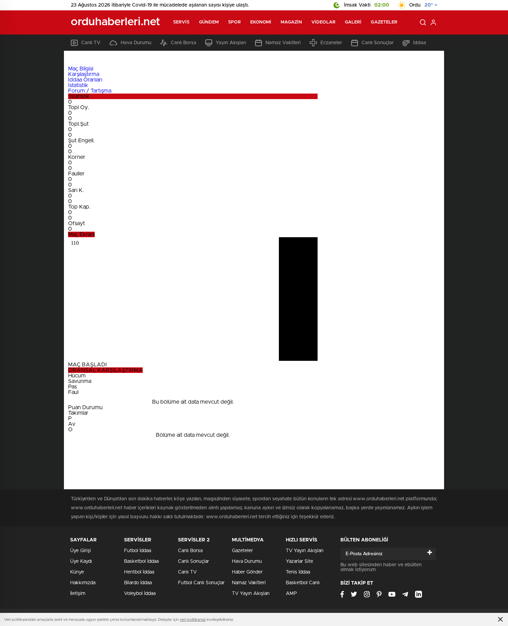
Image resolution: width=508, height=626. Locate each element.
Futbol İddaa (137, 550)
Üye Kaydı (81, 561)
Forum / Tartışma (89, 91)
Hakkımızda (82, 582)
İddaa (419, 42)
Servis (181, 22)
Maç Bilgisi (80, 68)
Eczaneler (331, 42)
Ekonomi (261, 22)
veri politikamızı (193, 620)
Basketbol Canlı (303, 582)
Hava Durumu (136, 42)
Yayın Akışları (231, 42)
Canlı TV (91, 42)
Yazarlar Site (299, 561)
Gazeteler (384, 22)
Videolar (323, 22)
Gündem (209, 22)
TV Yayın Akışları (251, 593)
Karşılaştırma (83, 74)
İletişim (77, 593)
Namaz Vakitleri (283, 42)
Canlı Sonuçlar (377, 42)
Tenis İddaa (298, 572)
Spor (234, 22)
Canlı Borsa (183, 42)
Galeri (353, 22)
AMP (291, 593)
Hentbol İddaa (139, 572)
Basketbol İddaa (141, 561)
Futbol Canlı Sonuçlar (201, 582)
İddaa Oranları (85, 80)
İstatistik (78, 85)
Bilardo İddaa (138, 582)
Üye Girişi (80, 550)
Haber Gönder (247, 572)
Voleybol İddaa (140, 593)
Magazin (291, 22)
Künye (77, 572)
